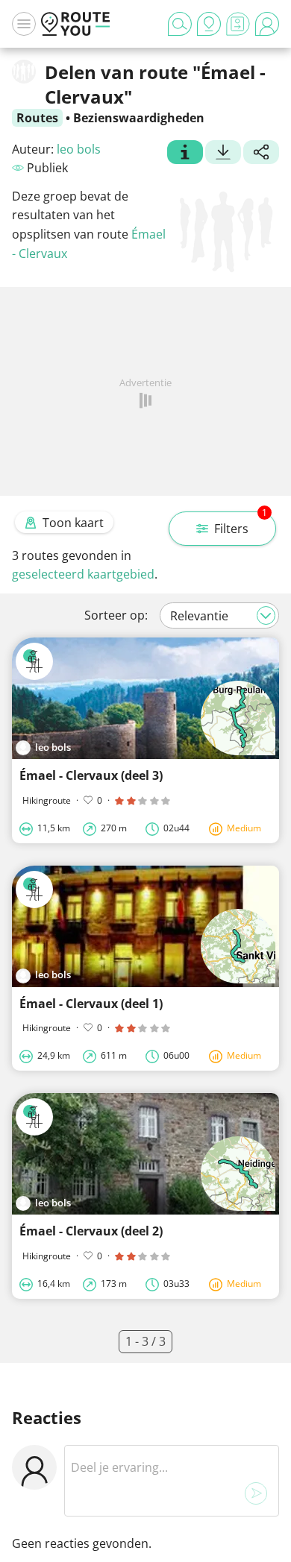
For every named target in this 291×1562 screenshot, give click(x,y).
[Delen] (261, 153)
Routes (37, 118)
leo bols (79, 149)
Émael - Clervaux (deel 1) (91, 1003)
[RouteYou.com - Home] (75, 24)
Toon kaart (73, 522)
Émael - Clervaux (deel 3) (91, 775)
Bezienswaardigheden (138, 118)
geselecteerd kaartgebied (83, 574)
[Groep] (185, 153)
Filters (240, 524)
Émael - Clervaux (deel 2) (91, 1231)
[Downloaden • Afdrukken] (223, 153)
